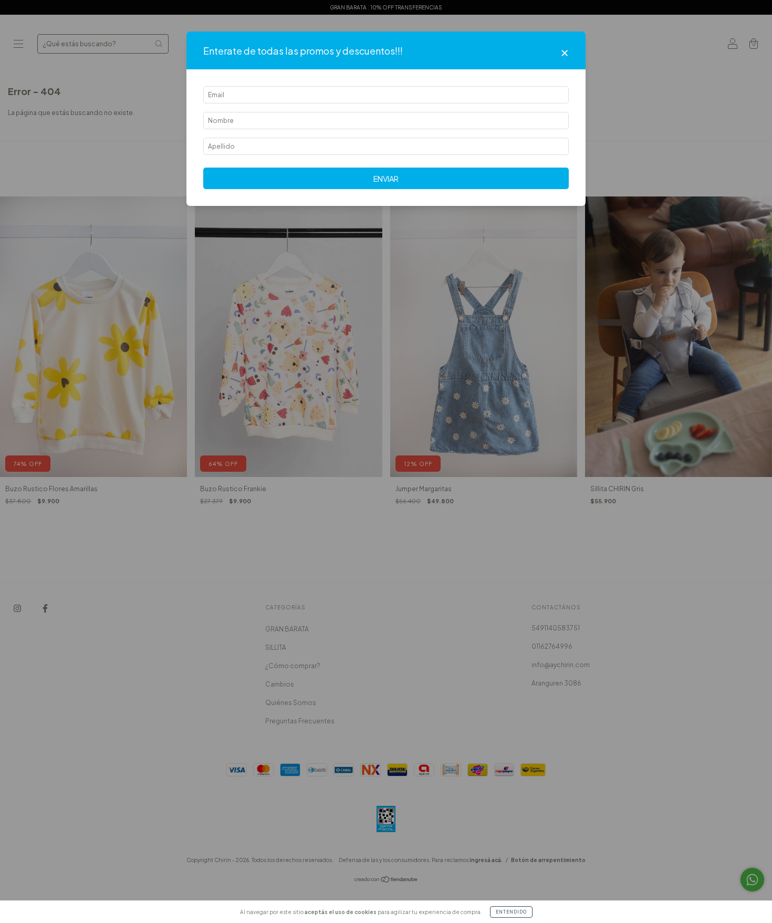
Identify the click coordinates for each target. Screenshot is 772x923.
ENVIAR (386, 178)
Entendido (511, 912)
